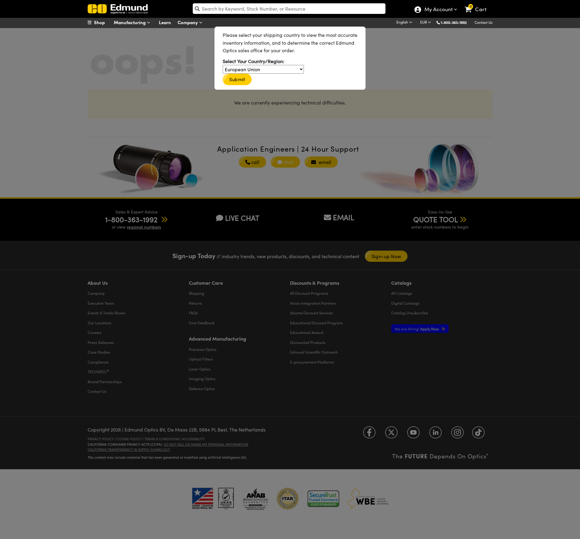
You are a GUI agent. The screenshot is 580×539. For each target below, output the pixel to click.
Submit (237, 79)
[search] (289, 8)
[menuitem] (103, 22)
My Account (438, 10)
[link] (478, 5)
